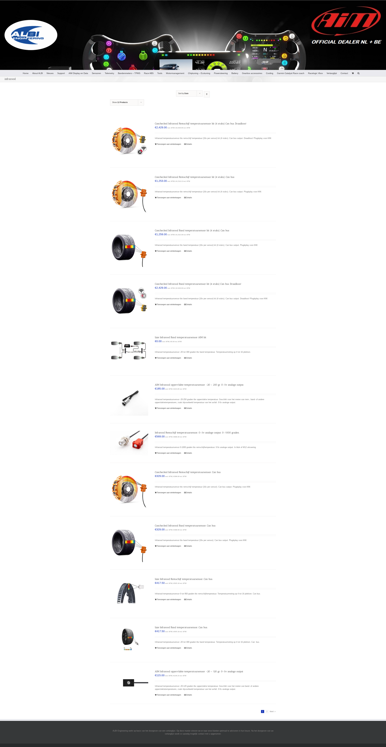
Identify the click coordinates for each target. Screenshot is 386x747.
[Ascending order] (207, 94)
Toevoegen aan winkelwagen (169, 144)
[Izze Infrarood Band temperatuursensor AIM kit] (129, 352)
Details (189, 144)
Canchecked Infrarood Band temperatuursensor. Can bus (185, 525)
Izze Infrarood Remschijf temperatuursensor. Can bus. (184, 579)
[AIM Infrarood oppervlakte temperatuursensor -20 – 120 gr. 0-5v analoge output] (129, 683)
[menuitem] (25, 73)
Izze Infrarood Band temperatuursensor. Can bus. (181, 627)
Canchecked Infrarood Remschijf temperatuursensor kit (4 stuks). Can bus (194, 177)
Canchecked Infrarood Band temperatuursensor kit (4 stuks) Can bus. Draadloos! (198, 283)
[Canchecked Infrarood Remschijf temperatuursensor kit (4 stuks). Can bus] (129, 194)
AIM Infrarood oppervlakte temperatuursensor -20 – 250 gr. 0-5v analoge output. (199, 384)
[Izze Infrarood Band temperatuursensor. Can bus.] (129, 640)
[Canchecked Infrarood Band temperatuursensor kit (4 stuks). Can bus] (129, 248)
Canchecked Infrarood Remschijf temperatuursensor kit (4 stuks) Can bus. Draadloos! (200, 123)
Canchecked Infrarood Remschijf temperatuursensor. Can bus (188, 472)
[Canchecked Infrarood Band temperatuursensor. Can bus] (129, 543)
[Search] (358, 73)
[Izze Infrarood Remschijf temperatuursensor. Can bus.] (129, 594)
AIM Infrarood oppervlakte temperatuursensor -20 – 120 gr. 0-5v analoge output (199, 671)
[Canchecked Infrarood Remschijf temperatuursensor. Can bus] (129, 489)
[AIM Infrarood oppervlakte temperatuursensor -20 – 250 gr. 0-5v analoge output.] (129, 399)
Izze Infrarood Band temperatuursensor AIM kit (180, 337)
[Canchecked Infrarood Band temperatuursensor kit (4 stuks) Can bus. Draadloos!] (129, 301)
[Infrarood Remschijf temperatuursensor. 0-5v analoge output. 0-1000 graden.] (129, 443)
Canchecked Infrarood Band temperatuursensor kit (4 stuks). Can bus (192, 230)
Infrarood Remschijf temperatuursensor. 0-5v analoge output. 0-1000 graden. (197, 432)
